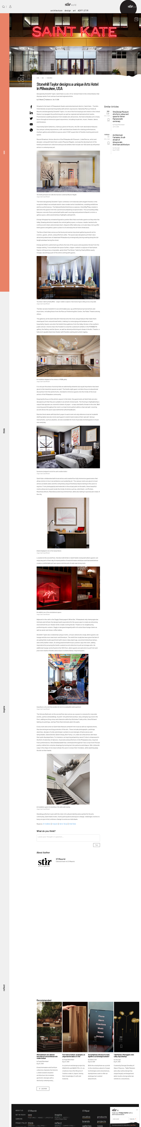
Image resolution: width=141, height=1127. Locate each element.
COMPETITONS (68, 1126)
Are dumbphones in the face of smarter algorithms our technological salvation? (98, 1056)
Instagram (55, 824)
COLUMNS (41, 1126)
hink (30, 1122)
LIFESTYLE (49, 1117)
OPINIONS (31, 1126)
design (68, 10)
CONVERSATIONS (61, 1119)
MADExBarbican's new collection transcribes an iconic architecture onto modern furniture (47, 1056)
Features (49, 78)
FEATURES (32, 1117)
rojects (101, 1121)
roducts (102, 1116)
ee (30, 1114)
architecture (56, 10)
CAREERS (19, 1119)
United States (72, 824)
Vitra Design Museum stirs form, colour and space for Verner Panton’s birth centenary (121, 116)
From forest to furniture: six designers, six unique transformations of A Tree (73, 1056)
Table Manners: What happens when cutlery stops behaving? (124, 1056)
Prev (38, 447)
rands (86, 1121)
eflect (58, 1122)
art (74, 10)
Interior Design (63, 824)
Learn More (132, 1125)
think (3, 430)
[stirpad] (133, 7)
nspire (58, 1114)
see (3, 152)
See (43, 78)
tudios (86, 1116)
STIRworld (41, 99)
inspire (3, 709)
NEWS (40, 1117)
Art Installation (47, 824)
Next (98, 447)
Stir (38, 78)
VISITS (65, 1117)
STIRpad (85, 1110)
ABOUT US (19, 1110)
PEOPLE (57, 1117)
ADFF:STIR (83, 10)
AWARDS (58, 1126)
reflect (3, 987)
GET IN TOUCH (20, 1115)
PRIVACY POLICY (21, 1123)
